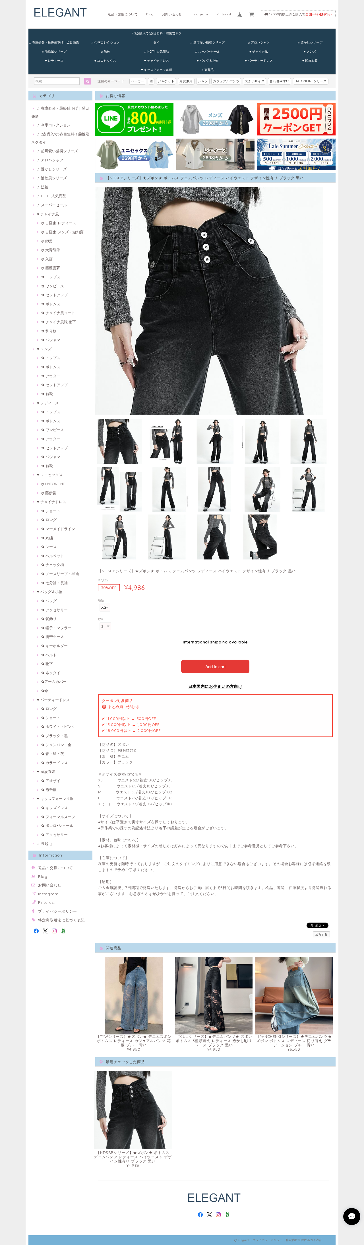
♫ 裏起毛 (207, 70)
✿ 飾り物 (49, 331)
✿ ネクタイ (50, 672)
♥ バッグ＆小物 (207, 61)
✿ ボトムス (50, 304)
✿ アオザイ (50, 780)
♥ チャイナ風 (258, 51)
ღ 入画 (47, 259)
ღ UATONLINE (53, 483)
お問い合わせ (172, 14)
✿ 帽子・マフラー (56, 627)
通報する (321, 934)
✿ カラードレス (54, 762)
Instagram (199, 14)
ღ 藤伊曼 (48, 493)
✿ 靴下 (47, 663)
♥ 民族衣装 (310, 61)
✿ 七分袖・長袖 (54, 583)
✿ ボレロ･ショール (57, 825)
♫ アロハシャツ (259, 42)
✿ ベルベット (52, 555)
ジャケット (166, 81)
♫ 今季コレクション (105, 42)
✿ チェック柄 (52, 564)
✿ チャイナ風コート (58, 312)
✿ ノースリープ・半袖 (60, 573)
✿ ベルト (49, 655)
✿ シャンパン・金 (56, 744)
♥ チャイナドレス (156, 61)
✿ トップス (50, 277)
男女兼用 (186, 81)
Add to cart (215, 666)
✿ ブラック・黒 (54, 735)
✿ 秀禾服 (49, 789)
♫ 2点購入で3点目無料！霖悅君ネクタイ (156, 34)
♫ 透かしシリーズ (309, 42)
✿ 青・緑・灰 (52, 753)
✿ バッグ (49, 600)
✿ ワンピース (52, 286)
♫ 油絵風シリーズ (54, 51)
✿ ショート (50, 511)
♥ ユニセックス (105, 61)
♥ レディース (54, 61)
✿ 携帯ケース (52, 636)
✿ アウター (50, 376)
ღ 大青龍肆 (50, 250)
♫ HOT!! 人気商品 (156, 51)
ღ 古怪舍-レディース (58, 223)
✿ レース (49, 546)
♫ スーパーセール (207, 51)
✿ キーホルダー (54, 645)
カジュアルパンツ (226, 81)
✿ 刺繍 (47, 538)
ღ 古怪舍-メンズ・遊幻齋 (62, 232)
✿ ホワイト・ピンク (58, 726)
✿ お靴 (47, 394)
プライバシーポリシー (57, 911)
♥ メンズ (310, 51)
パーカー (137, 81)
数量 (101, 619)
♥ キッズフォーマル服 (156, 70)
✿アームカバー (54, 681)
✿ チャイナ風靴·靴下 (58, 322)
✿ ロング (49, 519)
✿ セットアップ (54, 295)
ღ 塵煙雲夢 (50, 268)
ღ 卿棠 (47, 241)
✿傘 (44, 690)
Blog (150, 14)
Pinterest (224, 14)
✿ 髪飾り (49, 618)
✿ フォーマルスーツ (58, 816)
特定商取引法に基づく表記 (61, 920)
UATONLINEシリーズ (311, 81)
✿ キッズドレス (54, 807)
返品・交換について (123, 14)
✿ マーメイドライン (58, 528)
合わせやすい (279, 81)
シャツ (203, 81)
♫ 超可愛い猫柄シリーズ (207, 42)
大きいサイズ (254, 81)
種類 (101, 600)
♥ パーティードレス (259, 61)
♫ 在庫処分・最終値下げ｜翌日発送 (54, 42)
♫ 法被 (105, 51)
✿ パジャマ (50, 340)
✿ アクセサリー (54, 610)
